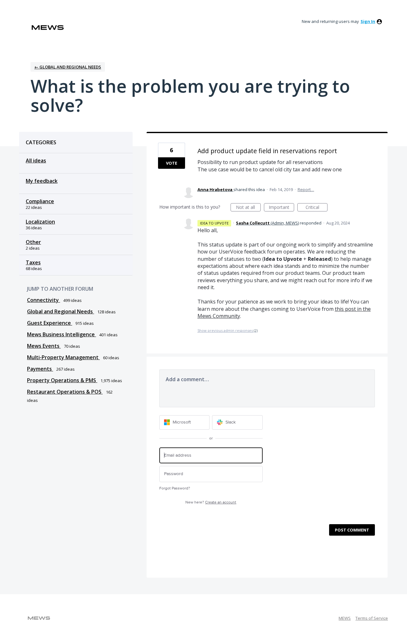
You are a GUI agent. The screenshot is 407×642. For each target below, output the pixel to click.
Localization (40, 221)
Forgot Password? (174, 488)
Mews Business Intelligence (61, 334)
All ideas (36, 160)
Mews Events (44, 345)
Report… (306, 189)
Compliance (40, 201)
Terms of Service (371, 618)
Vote (171, 163)
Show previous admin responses (227, 330)
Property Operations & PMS (62, 380)
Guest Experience (49, 322)
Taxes (33, 262)
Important (281, 207)
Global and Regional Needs (60, 311)
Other (33, 242)
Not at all (248, 207)
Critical (317, 207)
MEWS (345, 618)
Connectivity (43, 299)
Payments (40, 368)
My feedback (42, 180)
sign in (368, 21)
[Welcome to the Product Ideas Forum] (47, 27)
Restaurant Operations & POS (65, 391)
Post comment (352, 530)
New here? (210, 502)
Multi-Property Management (63, 357)
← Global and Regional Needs (67, 67)
